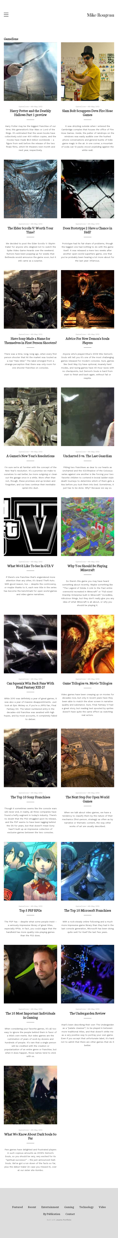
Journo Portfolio (63, 1220)
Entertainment (50, 1207)
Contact (70, 1214)
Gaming (69, 1207)
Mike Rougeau (100, 15)
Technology (86, 1207)
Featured (17, 1207)
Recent (32, 1207)
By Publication (51, 1214)
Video (102, 1207)
